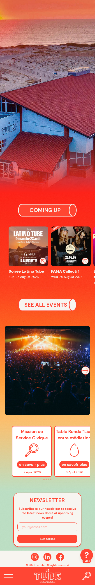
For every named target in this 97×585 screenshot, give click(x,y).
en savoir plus (32, 464)
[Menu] (8, 575)
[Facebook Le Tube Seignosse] (60, 556)
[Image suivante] (85, 370)
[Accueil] (47, 576)
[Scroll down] (47, 557)
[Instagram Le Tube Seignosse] (34, 556)
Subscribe (47, 539)
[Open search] (86, 575)
